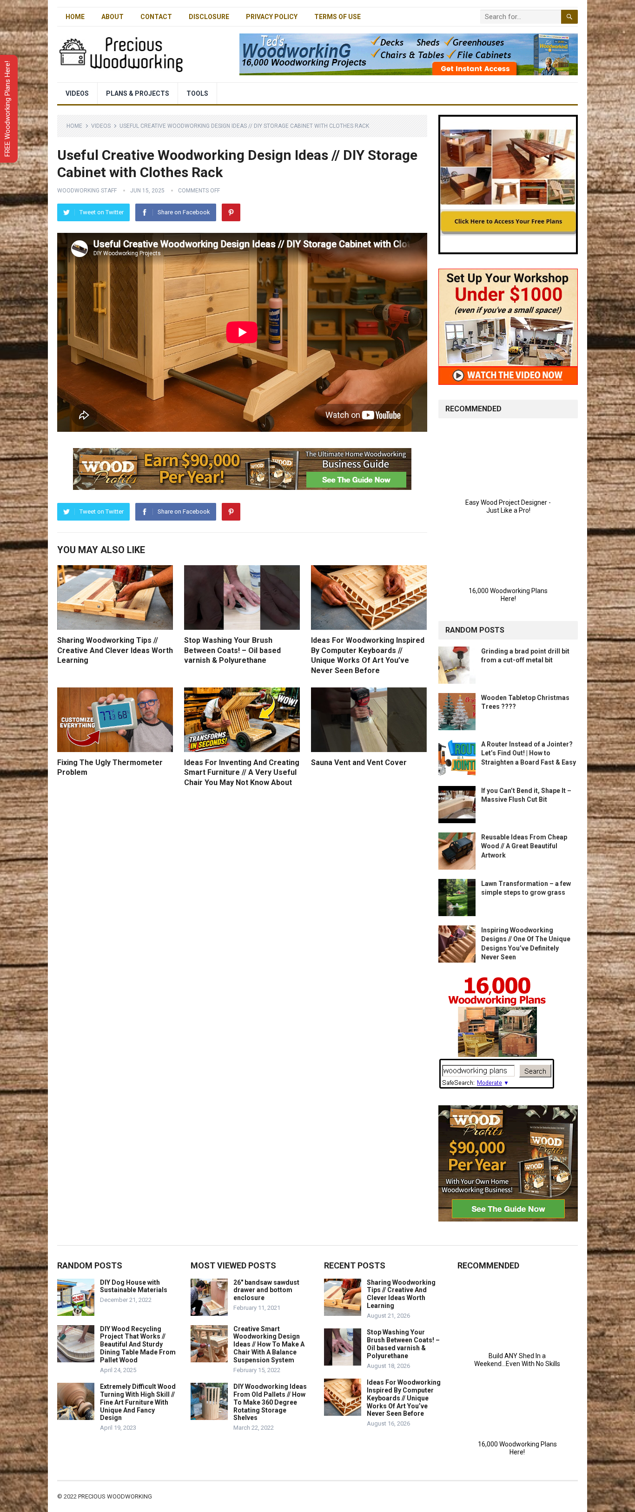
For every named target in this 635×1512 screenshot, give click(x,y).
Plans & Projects (137, 93)
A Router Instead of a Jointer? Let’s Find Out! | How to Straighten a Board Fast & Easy (528, 753)
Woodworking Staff (87, 190)
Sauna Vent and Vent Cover (359, 762)
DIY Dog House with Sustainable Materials (133, 1286)
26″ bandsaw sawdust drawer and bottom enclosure (266, 1290)
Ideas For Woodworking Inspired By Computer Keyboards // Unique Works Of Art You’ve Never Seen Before (404, 1398)
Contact (156, 16)
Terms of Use (337, 16)
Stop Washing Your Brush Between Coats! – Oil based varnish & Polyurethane (232, 650)
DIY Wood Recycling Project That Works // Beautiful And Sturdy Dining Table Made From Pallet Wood (138, 1344)
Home (75, 16)
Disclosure (209, 16)
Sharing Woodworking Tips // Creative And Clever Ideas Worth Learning (115, 650)
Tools (197, 93)
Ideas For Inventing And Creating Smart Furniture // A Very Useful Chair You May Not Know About (241, 772)
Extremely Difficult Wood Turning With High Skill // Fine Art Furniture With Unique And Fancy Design (138, 1402)
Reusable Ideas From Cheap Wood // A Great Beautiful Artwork (524, 845)
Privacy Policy (272, 16)
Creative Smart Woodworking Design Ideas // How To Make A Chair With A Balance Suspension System (268, 1344)
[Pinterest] (231, 212)
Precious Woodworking (115, 1496)
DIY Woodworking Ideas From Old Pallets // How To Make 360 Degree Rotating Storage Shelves (270, 1402)
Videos (77, 93)
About (112, 16)
